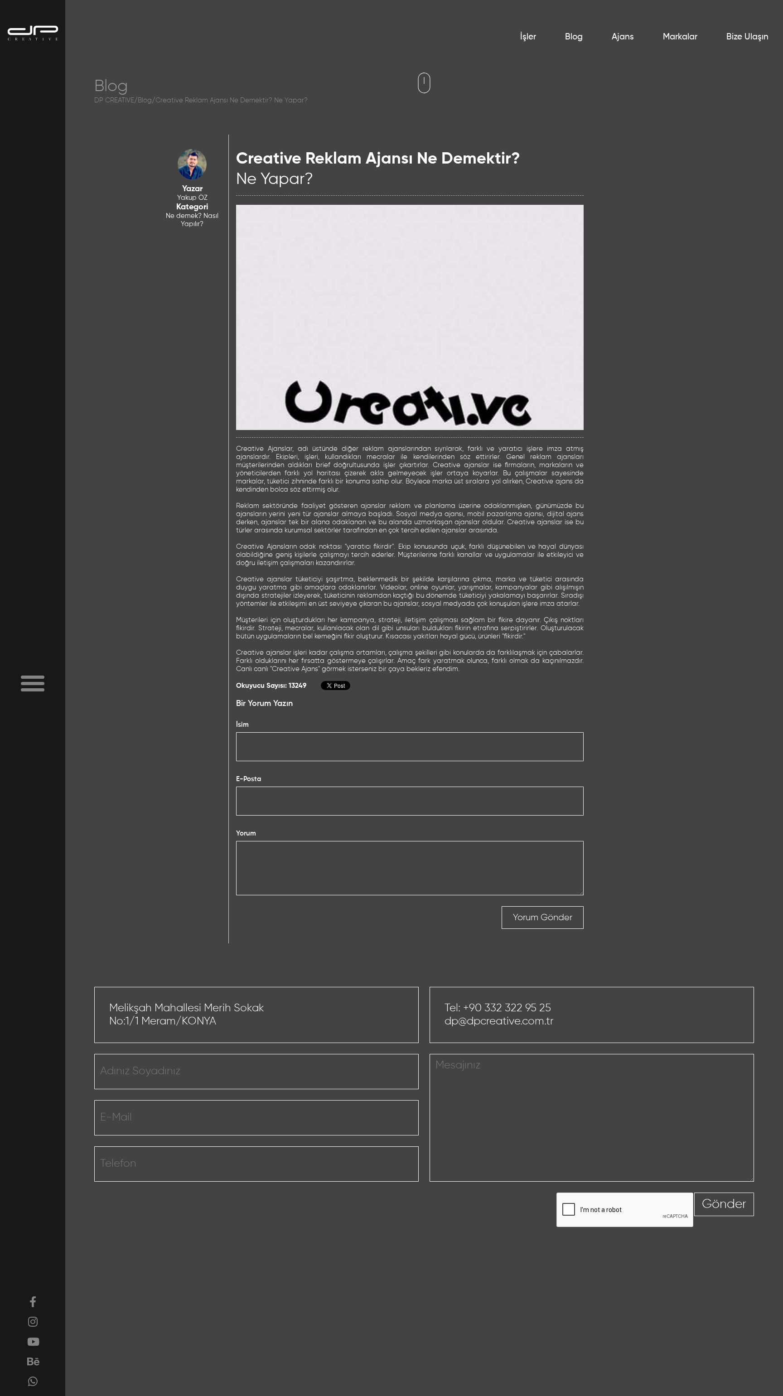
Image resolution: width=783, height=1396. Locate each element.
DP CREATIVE (114, 100)
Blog (574, 37)
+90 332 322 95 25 (507, 1008)
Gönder (724, 1204)
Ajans (623, 37)
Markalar (680, 37)
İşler (528, 37)
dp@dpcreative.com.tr (499, 1021)
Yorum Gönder (542, 917)
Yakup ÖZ (192, 197)
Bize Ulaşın (747, 37)
